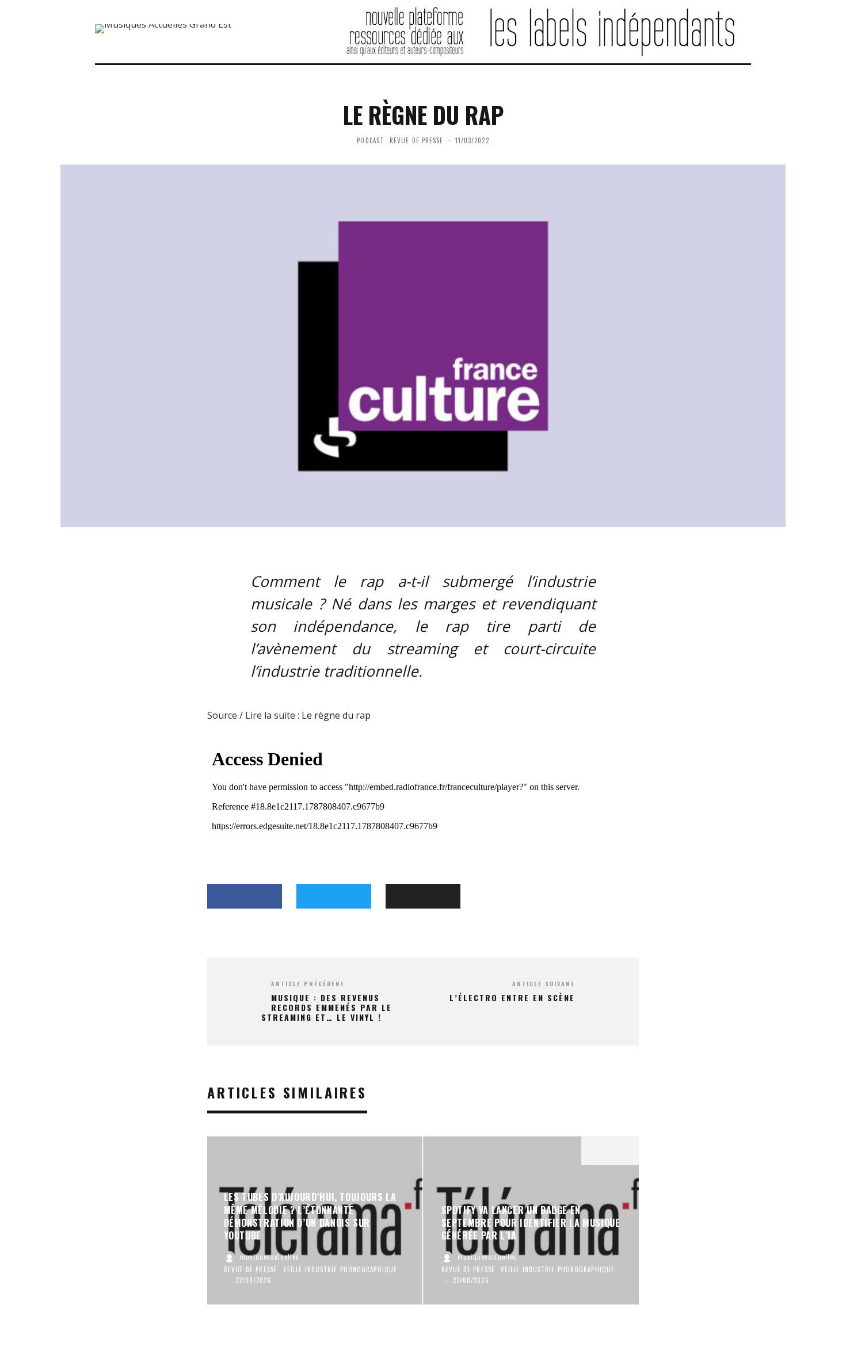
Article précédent (308, 983)
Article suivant (543, 983)
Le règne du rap (335, 715)
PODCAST (370, 140)
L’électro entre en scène (512, 998)
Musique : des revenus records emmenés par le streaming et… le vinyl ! (326, 1007)
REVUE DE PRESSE (417, 140)
